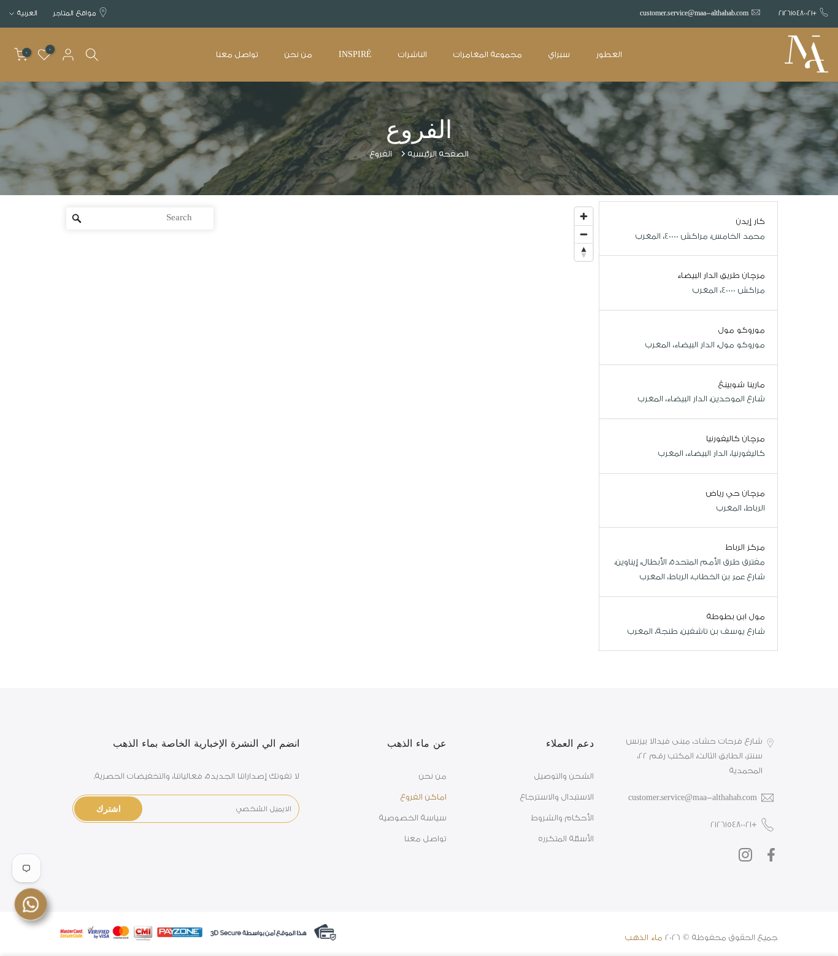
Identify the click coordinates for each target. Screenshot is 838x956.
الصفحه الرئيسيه (438, 153)
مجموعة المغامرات (487, 54)
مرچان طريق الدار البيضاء (721, 275)
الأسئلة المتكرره (566, 838)
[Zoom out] (584, 234)
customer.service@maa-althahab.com (694, 13)
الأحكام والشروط (562, 817)
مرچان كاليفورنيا (735, 438)
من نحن (298, 54)
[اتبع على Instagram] (745, 855)
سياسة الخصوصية (413, 817)
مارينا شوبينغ (741, 384)
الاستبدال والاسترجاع (557, 796)
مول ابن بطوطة (736, 616)
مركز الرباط (745, 547)
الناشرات (412, 54)
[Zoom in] (584, 216)
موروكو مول (741, 329)
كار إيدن (750, 221)
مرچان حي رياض (735, 493)
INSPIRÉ (355, 54)
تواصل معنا (237, 54)
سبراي (559, 54)
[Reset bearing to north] (584, 252)
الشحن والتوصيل (564, 776)
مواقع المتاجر (74, 13)
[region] (329, 426)
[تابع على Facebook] (771, 855)
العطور (609, 54)
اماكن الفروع (424, 796)
